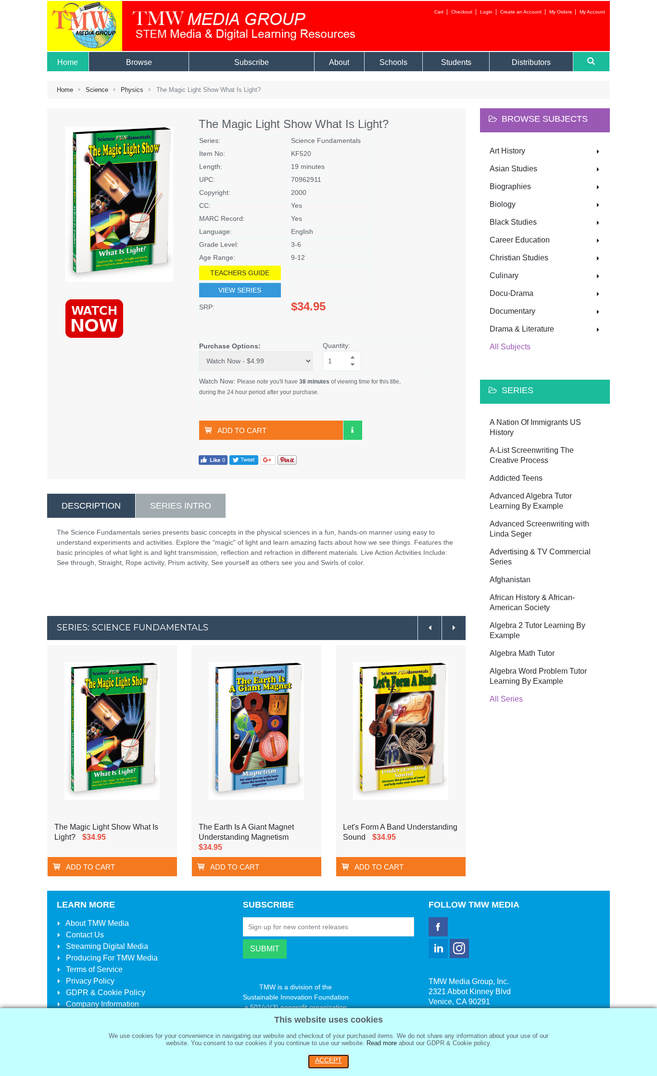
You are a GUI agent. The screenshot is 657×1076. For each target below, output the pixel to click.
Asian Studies (513, 169)
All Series (506, 699)
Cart (438, 11)
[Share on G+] (268, 459)
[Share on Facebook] (213, 459)
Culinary (504, 275)
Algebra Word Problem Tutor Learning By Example (538, 676)
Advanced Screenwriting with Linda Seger (539, 529)
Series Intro (180, 506)
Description (91, 506)
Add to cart (241, 430)
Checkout (461, 11)
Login (486, 11)
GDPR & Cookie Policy (104, 992)
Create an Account (521, 11)
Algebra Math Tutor (522, 653)
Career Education (520, 240)
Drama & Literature (522, 329)
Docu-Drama (511, 293)
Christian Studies (519, 258)
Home (65, 89)
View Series (239, 290)
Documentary (512, 311)
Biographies (510, 186)
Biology (503, 204)
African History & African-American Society (532, 602)
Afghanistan (510, 580)
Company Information (101, 1004)
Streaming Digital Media (106, 946)
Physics (132, 89)
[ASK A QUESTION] (352, 430)
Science (97, 89)
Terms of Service (93, 969)
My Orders (560, 11)
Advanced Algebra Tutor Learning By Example (531, 501)
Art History (507, 151)
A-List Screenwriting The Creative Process (532, 455)
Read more (381, 1043)
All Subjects (510, 347)
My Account (592, 11)
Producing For (111, 958)
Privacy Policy (89, 981)
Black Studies (513, 222)
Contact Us (84, 935)
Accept (328, 1060)
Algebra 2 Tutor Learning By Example (537, 630)
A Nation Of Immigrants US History (535, 427)
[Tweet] (243, 459)
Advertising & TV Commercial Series (540, 557)
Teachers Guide (239, 273)
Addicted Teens (516, 478)
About (96, 923)
